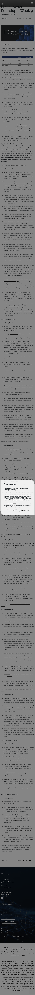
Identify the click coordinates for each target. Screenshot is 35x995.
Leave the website (25, 510)
